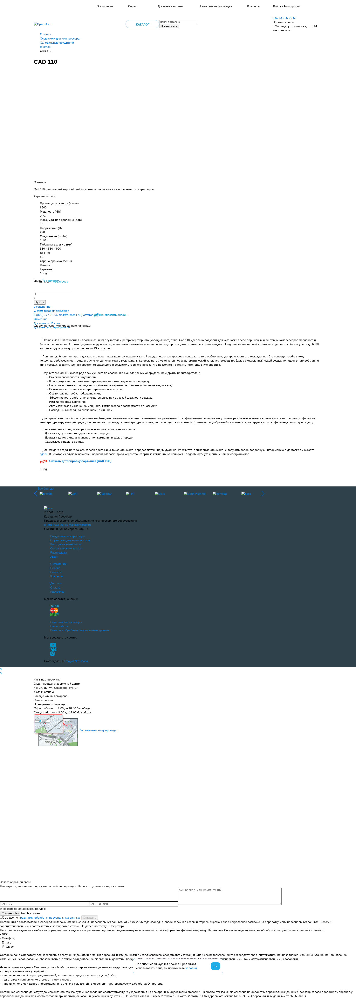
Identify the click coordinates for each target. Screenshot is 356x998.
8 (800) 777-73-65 (46, 314)
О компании (105, 6)
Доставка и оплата (170, 6)
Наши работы (59, 626)
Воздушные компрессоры (67, 536)
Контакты (253, 6)
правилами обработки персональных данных (49, 917)
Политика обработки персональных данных (79, 630)
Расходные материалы (65, 544)
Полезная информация (216, 6)
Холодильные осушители (57, 42)
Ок (215, 966)
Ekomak (45, 46)
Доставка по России (47, 323)
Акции (54, 556)
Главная (45, 34)
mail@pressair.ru (70, 314)
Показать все (169, 26)
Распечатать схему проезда (97, 730)
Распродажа (58, 552)
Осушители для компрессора (60, 38)
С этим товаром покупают (51, 310)
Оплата (55, 587)
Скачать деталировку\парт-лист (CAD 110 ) (80, 461)
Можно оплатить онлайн (110, 314)
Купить (39, 302)
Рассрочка (57, 591)
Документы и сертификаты (52, 327)
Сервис (133, 6)
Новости (55, 572)
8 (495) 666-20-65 (284, 18)
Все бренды (46, 488)
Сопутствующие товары (66, 548)
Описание (40, 319)
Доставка (87, 314)
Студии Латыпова (76, 661)
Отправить (89, 917)
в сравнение (42, 306)
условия (191, 968)
